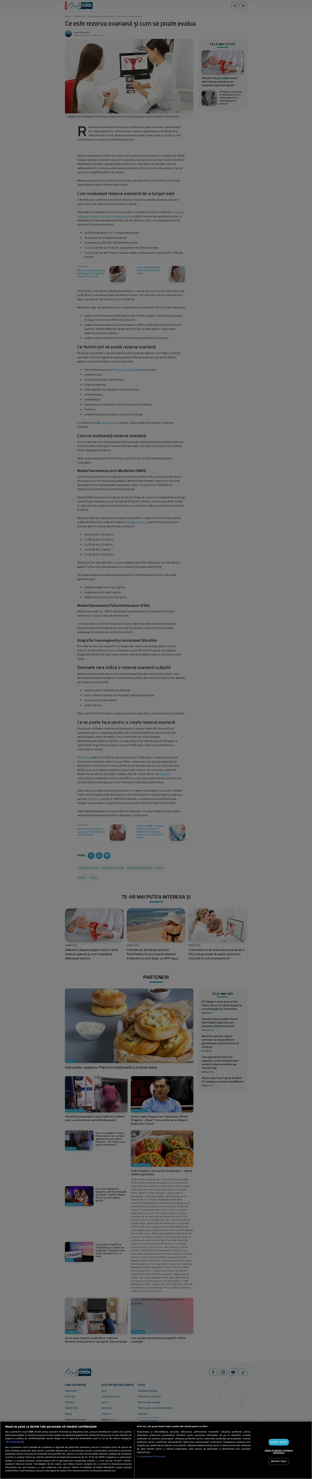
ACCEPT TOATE (279, 1442)
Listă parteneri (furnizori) (151, 1456)
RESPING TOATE (279, 1461)
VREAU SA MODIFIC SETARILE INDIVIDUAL (279, 1451)
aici (97, 1460)
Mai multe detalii (15, 1441)
